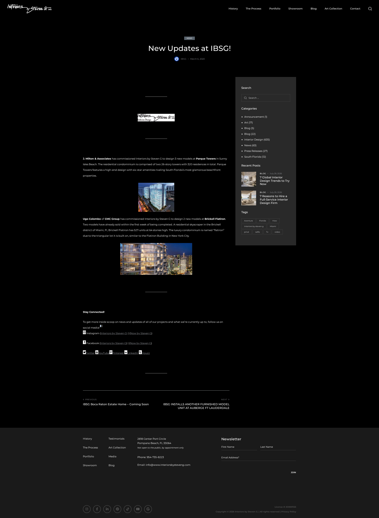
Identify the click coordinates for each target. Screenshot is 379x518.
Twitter (90, 353)
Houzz (146, 353)
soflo (257, 232)
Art (246, 122)
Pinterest (118, 353)
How (274, 220)
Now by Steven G (140, 333)
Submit (293, 473)
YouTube (103, 353)
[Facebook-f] (97, 509)
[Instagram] (87, 509)
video (277, 232)
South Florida (252, 156)
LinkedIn (132, 353)
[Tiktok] (127, 509)
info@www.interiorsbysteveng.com (168, 464)
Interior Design (253, 139)
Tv (267, 232)
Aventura (248, 220)
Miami (273, 226)
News (189, 38)
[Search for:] (265, 97)
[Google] (148, 509)
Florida (262, 220)
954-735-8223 (155, 457)
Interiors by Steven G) (114, 333)
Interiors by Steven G (113, 343)
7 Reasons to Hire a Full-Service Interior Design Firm (274, 200)
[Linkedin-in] (107, 509)
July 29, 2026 (276, 173)
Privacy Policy (288, 511)
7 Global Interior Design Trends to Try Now (275, 181)
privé (246, 232)
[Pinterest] (117, 509)
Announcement (254, 116)
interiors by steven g (254, 226)
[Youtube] (138, 509)
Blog (247, 128)
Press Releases (253, 150)
